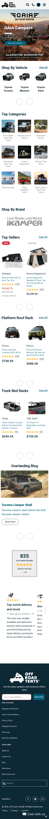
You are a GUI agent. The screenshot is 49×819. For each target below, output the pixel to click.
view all (43, 237)
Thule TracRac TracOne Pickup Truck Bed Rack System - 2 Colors (12, 425)
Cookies (25, 811)
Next (29, 101)
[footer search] (4, 784)
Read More (10, 522)
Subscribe (38, 697)
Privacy (14, 811)
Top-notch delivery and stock (19, 607)
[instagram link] (42, 798)
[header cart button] (38, 4)
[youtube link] (35, 798)
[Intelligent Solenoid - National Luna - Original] (10, 595)
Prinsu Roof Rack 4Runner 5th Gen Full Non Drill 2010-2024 (36, 352)
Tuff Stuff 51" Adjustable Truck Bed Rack (36, 425)
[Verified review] (33, 614)
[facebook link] (28, 798)
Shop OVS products (15, 43)
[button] (45, 609)
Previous (19, 101)
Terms (5, 811)
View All (43, 67)
